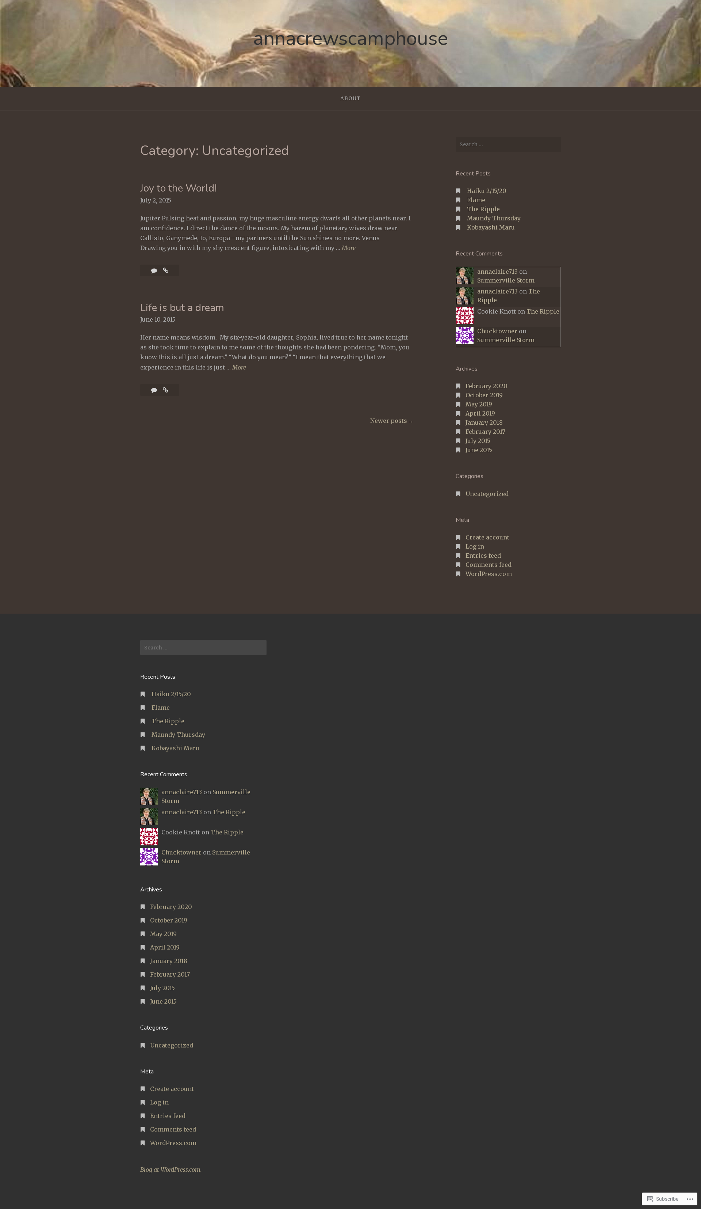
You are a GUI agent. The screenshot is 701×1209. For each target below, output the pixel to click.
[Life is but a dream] (166, 390)
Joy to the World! (178, 188)
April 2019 (480, 413)
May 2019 (479, 404)
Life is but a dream (182, 308)
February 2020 (486, 386)
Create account (487, 537)
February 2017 (485, 431)
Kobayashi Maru (491, 227)
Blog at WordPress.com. (171, 1169)
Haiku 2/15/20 (486, 190)
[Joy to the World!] (166, 270)
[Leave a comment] (155, 270)
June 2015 (479, 450)
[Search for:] (508, 144)
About (350, 98)
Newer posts (388, 420)
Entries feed (483, 555)
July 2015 (478, 440)
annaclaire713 (497, 271)
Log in (475, 546)
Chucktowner (497, 331)
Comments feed (489, 564)
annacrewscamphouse (350, 38)
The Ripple (483, 209)
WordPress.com (489, 573)
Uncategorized (487, 493)
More (349, 248)
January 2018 (484, 422)
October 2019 (484, 395)
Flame (476, 200)
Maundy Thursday (494, 218)
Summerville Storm (506, 280)
